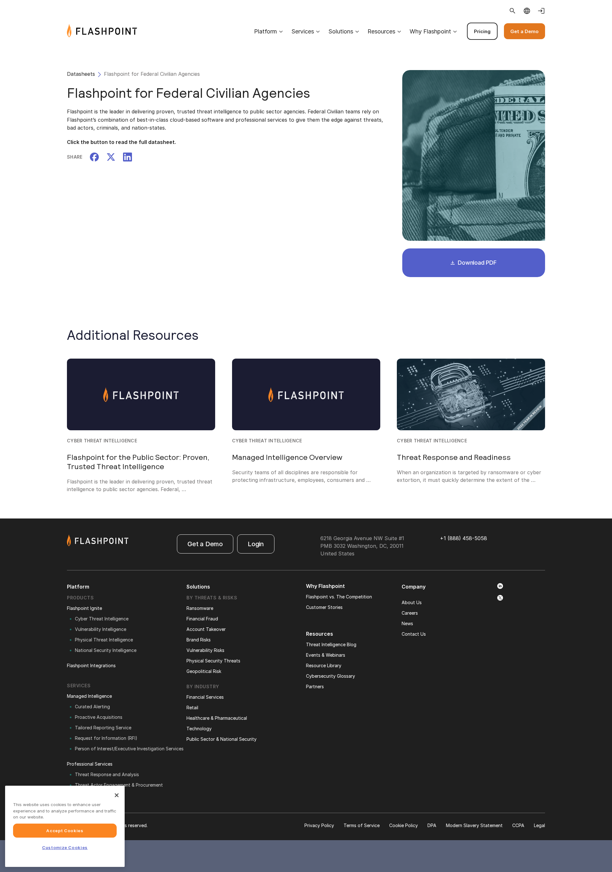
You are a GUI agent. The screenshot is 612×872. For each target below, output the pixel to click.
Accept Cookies (64, 830)
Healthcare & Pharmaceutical (216, 718)
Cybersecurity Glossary (330, 676)
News (407, 623)
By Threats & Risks (211, 597)
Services (302, 31)
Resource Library (323, 665)
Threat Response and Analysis (107, 774)
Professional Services (90, 764)
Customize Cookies (65, 847)
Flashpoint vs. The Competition (339, 596)
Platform (265, 31)
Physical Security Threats (213, 660)
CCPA (518, 825)
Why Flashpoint (430, 31)
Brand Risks (198, 639)
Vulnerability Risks (205, 650)
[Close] (117, 795)
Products (80, 597)
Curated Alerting (92, 706)
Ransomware (199, 608)
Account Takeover (206, 629)
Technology (199, 728)
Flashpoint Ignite (84, 608)
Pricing (482, 31)
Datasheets (81, 74)
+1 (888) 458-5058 (463, 538)
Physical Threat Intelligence (104, 639)
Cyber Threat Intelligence (101, 618)
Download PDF (476, 262)
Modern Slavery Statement (474, 825)
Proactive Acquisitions (98, 717)
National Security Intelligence (105, 650)
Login (256, 544)
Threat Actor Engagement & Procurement (119, 785)
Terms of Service (362, 825)
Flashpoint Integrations (91, 665)
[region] (65, 826)
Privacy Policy (319, 825)
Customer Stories (324, 607)
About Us (412, 602)
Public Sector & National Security (221, 739)
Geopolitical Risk (203, 671)
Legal (539, 825)
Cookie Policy (403, 825)
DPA (431, 825)
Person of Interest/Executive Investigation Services (129, 748)
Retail (192, 707)
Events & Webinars (325, 655)
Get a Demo (524, 31)
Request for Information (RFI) (106, 738)
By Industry (202, 686)
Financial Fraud (202, 618)
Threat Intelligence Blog (331, 644)
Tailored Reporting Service (103, 727)
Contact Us (414, 634)
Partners (315, 686)
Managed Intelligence (89, 696)
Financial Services (205, 697)
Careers (410, 613)
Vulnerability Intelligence (100, 629)
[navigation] (341, 31)
